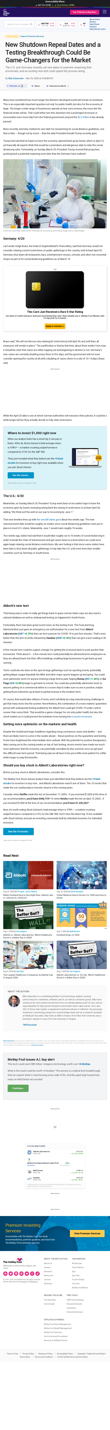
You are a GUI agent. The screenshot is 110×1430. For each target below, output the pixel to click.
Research (48, 1271)
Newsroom (48, 1275)
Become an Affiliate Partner (55, 1340)
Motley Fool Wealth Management (58, 1328)
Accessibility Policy (65, 1354)
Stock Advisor (78, 1267)
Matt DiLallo (75, 931)
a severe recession (82, 716)
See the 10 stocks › (18, 831)
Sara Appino (21, 931)
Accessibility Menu (55, 1)
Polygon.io (34, 1282)
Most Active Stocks (95, 20)
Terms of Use (12, 1354)
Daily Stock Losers (98, 29)
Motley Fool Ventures (53, 1332)
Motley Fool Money (80, 1288)
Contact (47, 1279)
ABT (21, 633)
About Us (48, 1263)
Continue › (18, 1088)
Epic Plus (76, 1275)
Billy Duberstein (16, 78)
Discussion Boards (74, 1304)
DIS (88, 678)
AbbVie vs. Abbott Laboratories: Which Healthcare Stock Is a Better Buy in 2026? (27, 936)
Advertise (48, 1284)
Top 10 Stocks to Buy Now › (85, 12)
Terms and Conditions (43, 1357)
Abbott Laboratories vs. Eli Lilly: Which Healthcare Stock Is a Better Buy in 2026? (81, 976)
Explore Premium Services (32, 36)
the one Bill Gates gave (49, 519)
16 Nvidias (84, 1064)
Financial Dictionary (75, 1312)
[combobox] (19, 24)
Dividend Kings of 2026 (68, 935)
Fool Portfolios (78, 1279)
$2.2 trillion (83, 117)
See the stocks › (20, 475)
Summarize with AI (58, 86)
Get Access (31, 1165)
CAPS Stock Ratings (75, 1300)
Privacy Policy (28, 1354)
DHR (59, 638)
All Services (77, 1263)
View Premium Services (87, 1233)
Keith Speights (77, 891)
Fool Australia (50, 1300)
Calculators (71, 1308)
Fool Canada (49, 1304)
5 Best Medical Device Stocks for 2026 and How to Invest (81, 896)
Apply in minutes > (55, 326)
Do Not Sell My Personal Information (72, 1357)
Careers (47, 1267)
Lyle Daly (20, 971)
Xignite (23, 1282)
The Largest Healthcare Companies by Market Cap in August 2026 (28, 976)
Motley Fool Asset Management (57, 1324)
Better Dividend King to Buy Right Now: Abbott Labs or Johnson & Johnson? (28, 896)
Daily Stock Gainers (94, 25)
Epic (74, 1271)
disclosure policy (37, 1045)
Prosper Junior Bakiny (27, 891)
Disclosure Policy (45, 1354)
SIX (12, 683)
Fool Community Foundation (56, 1336)
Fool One (76, 1284)
